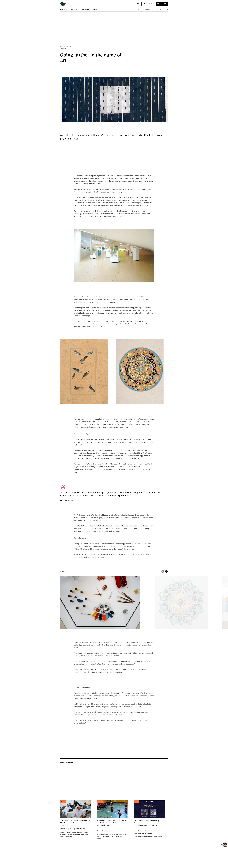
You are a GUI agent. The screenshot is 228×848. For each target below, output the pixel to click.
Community (85, 9)
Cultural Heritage (150, 831)
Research (74, 9)
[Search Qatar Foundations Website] (167, 9)
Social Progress (80, 828)
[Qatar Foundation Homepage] (63, 3)
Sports (108, 831)
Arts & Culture (138, 831)
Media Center (148, 4)
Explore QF (135, 4)
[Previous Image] (162, 571)
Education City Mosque (142, 197)
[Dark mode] (157, 9)
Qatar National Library (88, 699)
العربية (162, 9)
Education (63, 9)
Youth (71, 828)
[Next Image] (166, 571)
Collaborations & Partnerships (143, 833)
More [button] (95, 9)
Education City (162, 4)
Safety (140, 9)
